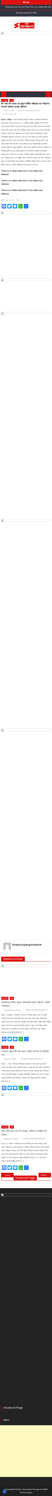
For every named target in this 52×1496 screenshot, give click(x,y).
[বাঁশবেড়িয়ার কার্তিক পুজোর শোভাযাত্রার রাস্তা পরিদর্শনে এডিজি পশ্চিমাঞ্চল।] (26, 979)
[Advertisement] (26, 66)
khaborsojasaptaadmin (29, 110)
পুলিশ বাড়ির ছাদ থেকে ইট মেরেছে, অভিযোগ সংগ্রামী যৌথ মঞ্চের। (24, 1132)
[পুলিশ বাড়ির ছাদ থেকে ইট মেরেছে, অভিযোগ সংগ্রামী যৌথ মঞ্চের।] (26, 1108)
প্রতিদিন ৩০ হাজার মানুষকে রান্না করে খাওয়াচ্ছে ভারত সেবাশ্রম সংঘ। (46, 1175)
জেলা (11, 100)
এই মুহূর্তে (4, 100)
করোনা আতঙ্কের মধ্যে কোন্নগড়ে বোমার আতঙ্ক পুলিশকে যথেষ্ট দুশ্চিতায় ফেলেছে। (10, 1175)
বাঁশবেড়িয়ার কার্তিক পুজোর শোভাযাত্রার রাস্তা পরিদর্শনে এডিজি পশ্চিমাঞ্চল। (25, 1004)
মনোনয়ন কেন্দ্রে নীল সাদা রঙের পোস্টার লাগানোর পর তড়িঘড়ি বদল (25, 1053)
